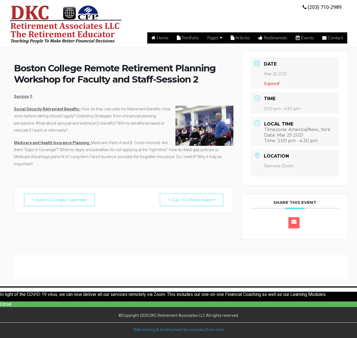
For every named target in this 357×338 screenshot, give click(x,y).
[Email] (294, 222)
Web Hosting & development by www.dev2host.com (178, 329)
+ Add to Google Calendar (59, 199)
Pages (212, 38)
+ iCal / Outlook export (191, 199)
